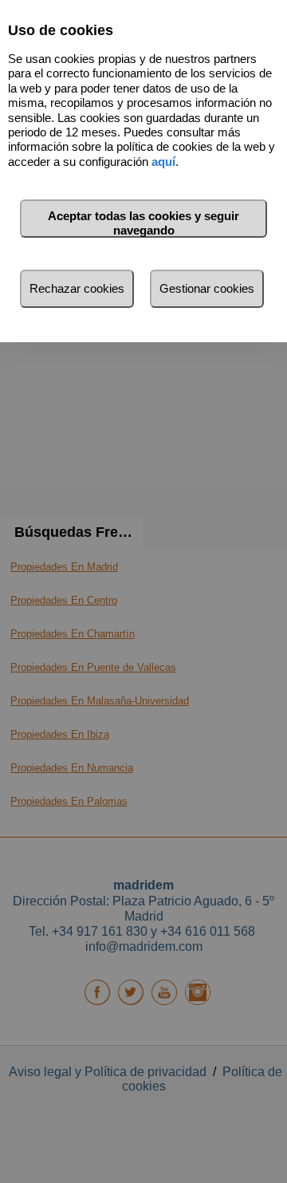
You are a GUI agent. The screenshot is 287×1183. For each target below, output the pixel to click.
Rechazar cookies (76, 288)
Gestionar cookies (206, 288)
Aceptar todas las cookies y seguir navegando (143, 223)
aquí (163, 161)
